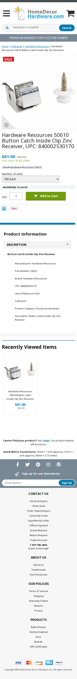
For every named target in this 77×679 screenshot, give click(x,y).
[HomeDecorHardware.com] (38, 13)
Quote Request (38, 530)
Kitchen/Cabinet (39, 632)
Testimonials (38, 569)
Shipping (39, 596)
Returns (38, 605)
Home (5, 46)
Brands (38, 641)
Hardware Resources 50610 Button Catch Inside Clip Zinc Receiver (20, 395)
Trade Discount (38, 540)
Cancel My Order (38, 515)
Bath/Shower (38, 627)
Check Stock (38, 506)
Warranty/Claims (38, 600)
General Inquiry (38, 501)
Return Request (38, 535)
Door (38, 636)
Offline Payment (38, 525)
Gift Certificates (38, 646)
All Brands (16, 46)
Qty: (4, 197)
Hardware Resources (37, 46)
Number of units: (13, 174)
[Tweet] (4, 209)
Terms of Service (38, 591)
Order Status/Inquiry (38, 510)
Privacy (38, 610)
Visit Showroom (38, 574)
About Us (38, 564)
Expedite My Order (38, 520)
